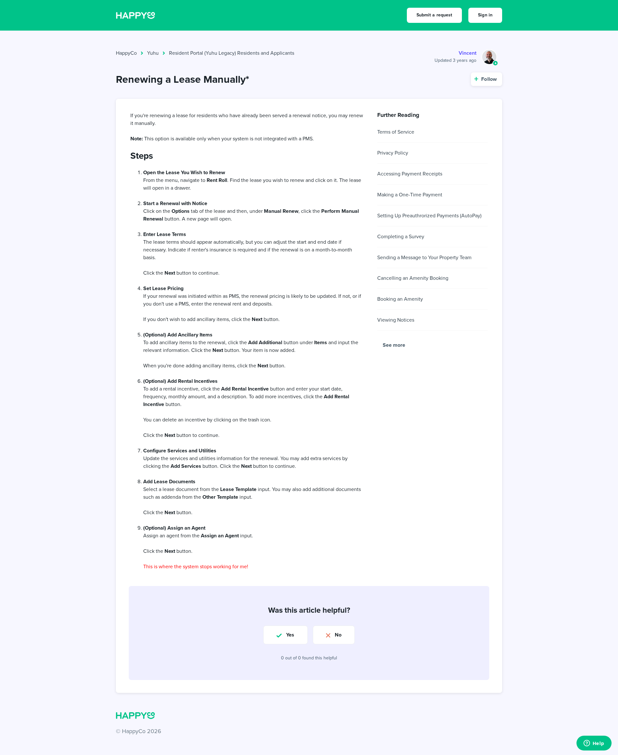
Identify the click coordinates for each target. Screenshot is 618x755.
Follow (489, 79)
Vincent (467, 53)
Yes (290, 634)
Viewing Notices (395, 320)
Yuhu (153, 53)
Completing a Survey (400, 236)
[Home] (135, 15)
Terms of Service (395, 132)
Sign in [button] (485, 15)
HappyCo (126, 53)
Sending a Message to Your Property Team (424, 257)
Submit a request (435, 15)
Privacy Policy (392, 152)
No (338, 634)
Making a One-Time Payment (409, 194)
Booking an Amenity (400, 299)
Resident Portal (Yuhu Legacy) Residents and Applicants (231, 53)
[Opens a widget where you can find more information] (594, 744)
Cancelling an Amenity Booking (412, 278)
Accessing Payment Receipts (409, 173)
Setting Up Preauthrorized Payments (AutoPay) (429, 215)
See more (394, 345)
